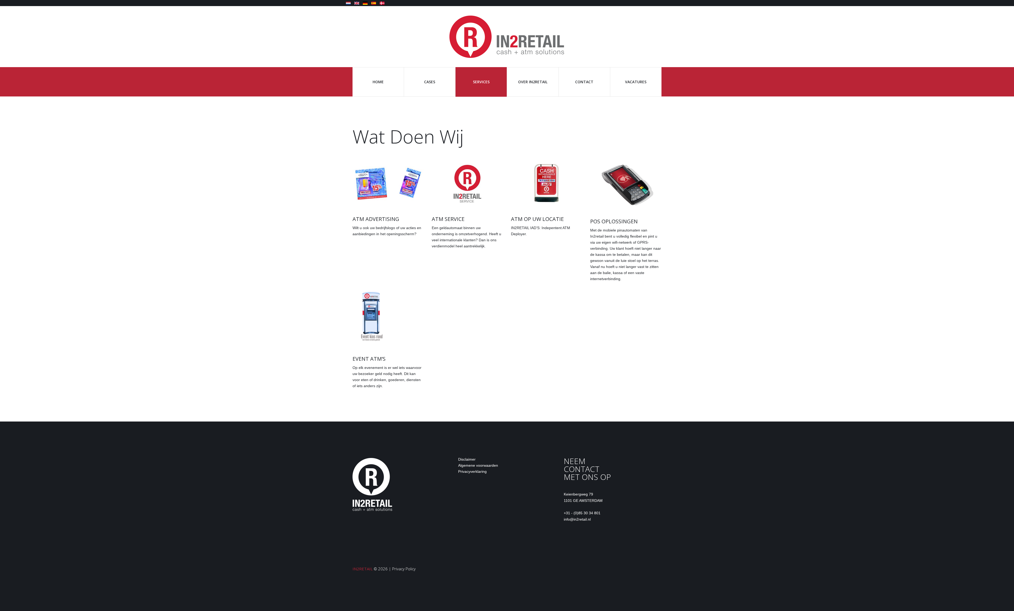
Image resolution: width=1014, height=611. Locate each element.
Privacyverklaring (472, 471)
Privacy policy (404, 568)
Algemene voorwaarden (478, 465)
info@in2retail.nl (577, 519)
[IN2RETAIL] (507, 36)
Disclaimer (467, 459)
